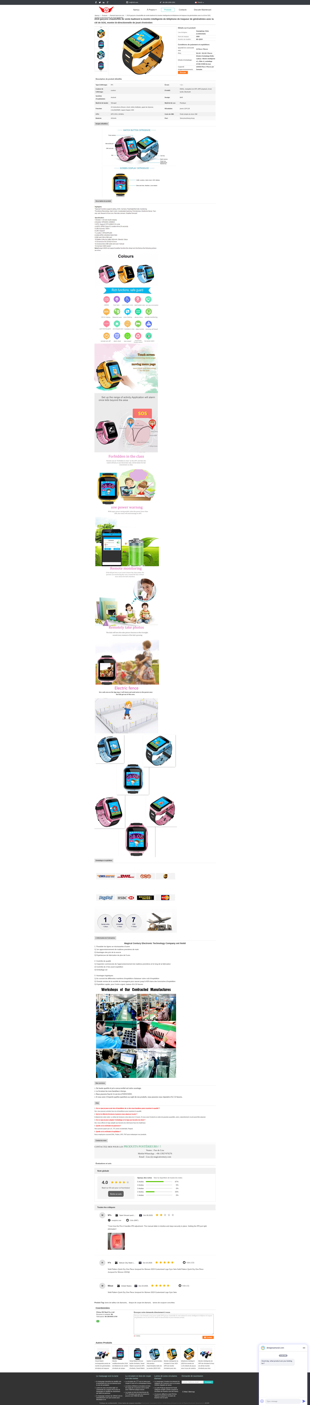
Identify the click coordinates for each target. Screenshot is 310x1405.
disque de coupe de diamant (140, 1303)
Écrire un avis (116, 1194)
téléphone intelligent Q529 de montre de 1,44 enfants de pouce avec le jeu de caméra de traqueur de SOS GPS (188, 1367)
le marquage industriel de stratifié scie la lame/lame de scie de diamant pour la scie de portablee (108, 1383)
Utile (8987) (134, 1220)
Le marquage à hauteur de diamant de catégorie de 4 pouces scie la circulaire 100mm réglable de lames (167, 1383)
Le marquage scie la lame (107, 1376)
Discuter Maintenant (202, 10)
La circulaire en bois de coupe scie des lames (138, 1377)
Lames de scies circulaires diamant (165, 1377)
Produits (167, 10)
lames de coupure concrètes (164, 1303)
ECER (207, 1403)
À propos (151, 10)
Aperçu (136, 10)
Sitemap (191, 1392)
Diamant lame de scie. (117, 15)
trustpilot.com (116, 1220)
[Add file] (262, 1401)
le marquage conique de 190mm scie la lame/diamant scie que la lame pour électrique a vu (109, 1397)
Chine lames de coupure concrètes (129, 1403)
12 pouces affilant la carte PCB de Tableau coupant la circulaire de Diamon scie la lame (165, 1396)
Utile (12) (185, 1286)
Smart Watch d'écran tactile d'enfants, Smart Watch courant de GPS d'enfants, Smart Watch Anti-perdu (137, 1366)
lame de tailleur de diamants (116, 1303)
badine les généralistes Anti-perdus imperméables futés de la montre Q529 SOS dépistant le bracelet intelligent (154, 1367)
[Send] (304, 1401)
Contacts (182, 10)
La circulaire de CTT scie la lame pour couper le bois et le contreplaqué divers (138, 1382)
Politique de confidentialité (108, 1403)
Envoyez (208, 1382)
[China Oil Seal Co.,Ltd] (105, 9)
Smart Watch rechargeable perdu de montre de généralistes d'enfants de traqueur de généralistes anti (102, 1366)
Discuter (183, 72)
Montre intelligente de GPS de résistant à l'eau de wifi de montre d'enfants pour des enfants (206, 1366)
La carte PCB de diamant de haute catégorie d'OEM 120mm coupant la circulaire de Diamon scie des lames (166, 1389)
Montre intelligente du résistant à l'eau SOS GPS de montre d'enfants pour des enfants (171, 1366)
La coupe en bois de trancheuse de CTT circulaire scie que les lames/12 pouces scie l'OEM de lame (137, 1394)
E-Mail (184, 1392)
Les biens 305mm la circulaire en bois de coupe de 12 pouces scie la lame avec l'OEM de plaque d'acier (137, 1387)
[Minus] (303, 1347)
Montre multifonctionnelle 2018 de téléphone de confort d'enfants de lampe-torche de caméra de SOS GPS (120, 1367)
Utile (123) (190, 1263)
